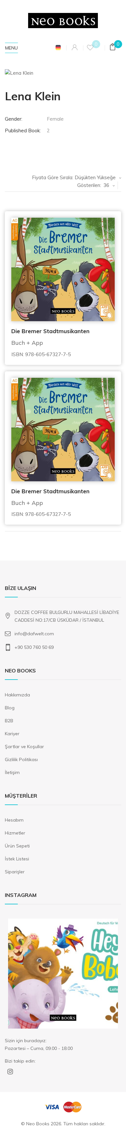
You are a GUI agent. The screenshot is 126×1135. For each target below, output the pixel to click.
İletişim (12, 772)
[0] (112, 48)
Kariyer (12, 734)
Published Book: (23, 130)
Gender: (13, 119)
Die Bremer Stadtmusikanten (50, 331)
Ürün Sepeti (17, 846)
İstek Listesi (17, 859)
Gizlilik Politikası (21, 759)
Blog (10, 708)
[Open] (63, 974)
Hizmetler (15, 833)
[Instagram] (109, 1021)
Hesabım (14, 820)
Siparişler (15, 872)
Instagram (10, 1072)
